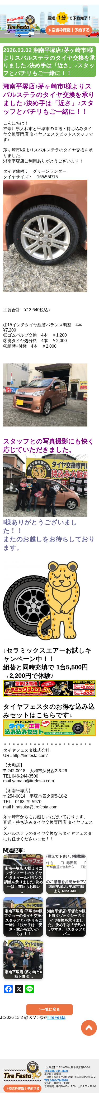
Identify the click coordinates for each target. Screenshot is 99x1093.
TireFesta (56, 1017)
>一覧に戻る (49, 1009)
